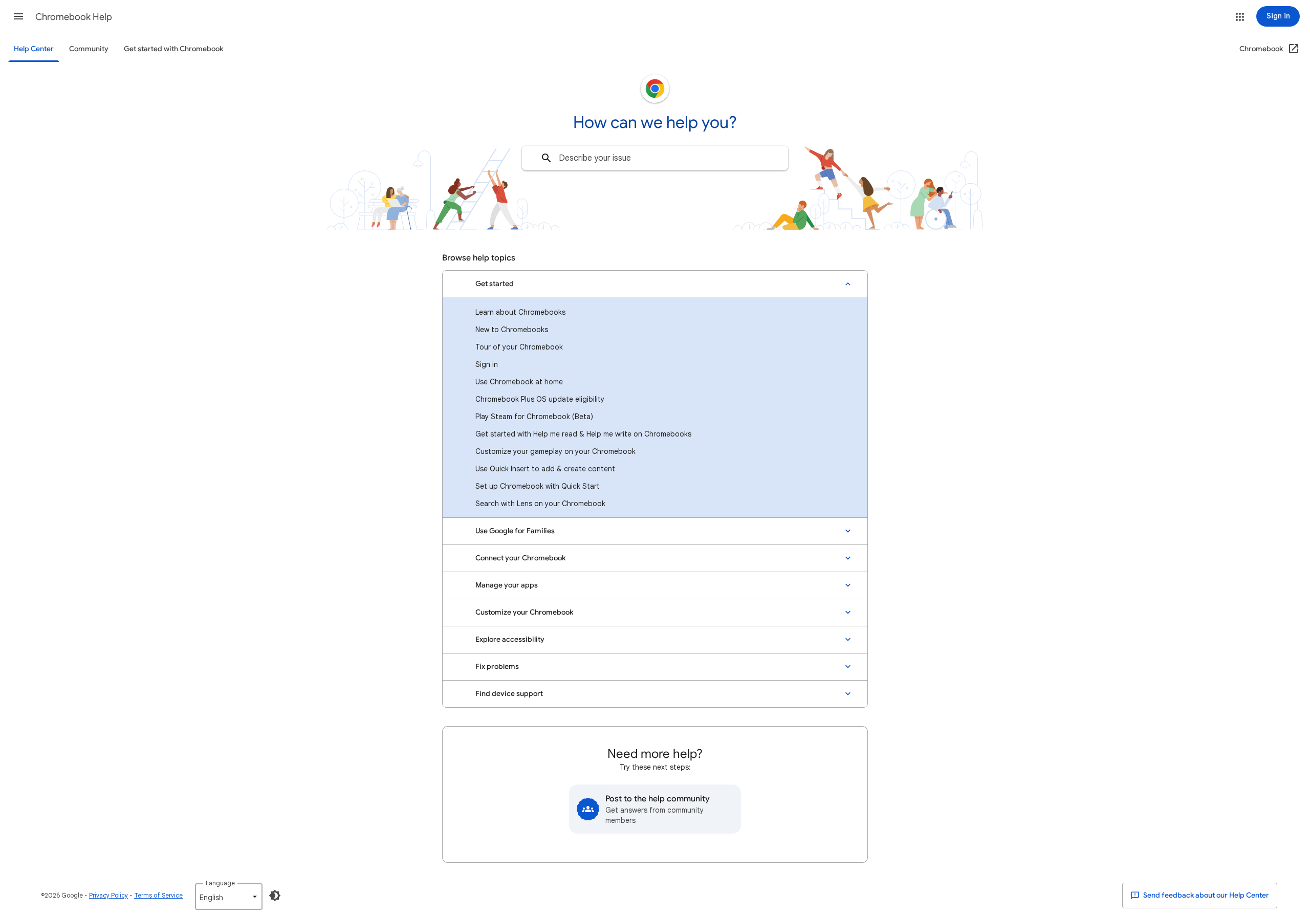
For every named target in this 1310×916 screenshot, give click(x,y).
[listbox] (229, 896)
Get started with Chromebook (173, 49)
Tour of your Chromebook (519, 347)
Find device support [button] (509, 693)
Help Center (34, 49)
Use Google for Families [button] (515, 531)
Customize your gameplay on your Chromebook (555, 451)
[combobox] (655, 158)
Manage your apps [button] (506, 585)
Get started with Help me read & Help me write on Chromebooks (583, 434)
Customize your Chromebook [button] (524, 612)
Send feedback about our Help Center (1205, 895)
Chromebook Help (73, 17)
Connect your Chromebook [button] (520, 558)
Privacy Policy (108, 895)
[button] (18, 16)
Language (220, 883)
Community (88, 49)
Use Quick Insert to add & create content (545, 468)
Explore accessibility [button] (509, 639)
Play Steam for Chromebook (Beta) (534, 416)
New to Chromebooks (511, 329)
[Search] (546, 158)
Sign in (486, 364)
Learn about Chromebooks (520, 312)
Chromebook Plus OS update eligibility (539, 399)
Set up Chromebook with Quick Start (537, 486)
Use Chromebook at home (519, 381)
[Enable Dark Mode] (275, 895)
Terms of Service (158, 895)
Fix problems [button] (497, 666)
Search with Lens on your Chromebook (540, 503)
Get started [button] (494, 283)
